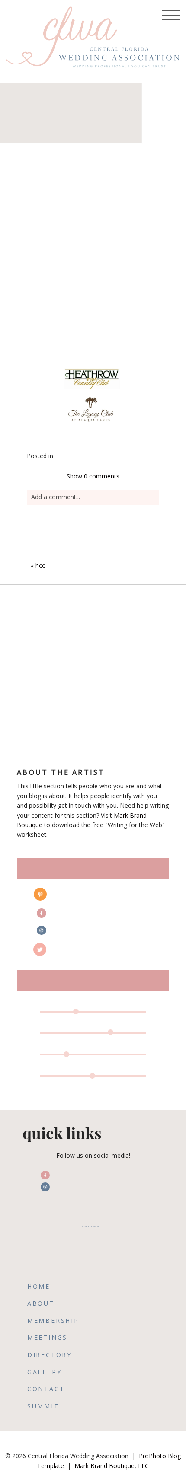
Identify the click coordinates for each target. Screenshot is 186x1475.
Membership (53, 1320)
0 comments (93, 476)
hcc (40, 565)
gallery (44, 1372)
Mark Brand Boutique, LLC (111, 1466)
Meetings (47, 1337)
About (41, 1303)
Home (38, 1286)
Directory (49, 1355)
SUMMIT (43, 1406)
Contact (46, 1389)
